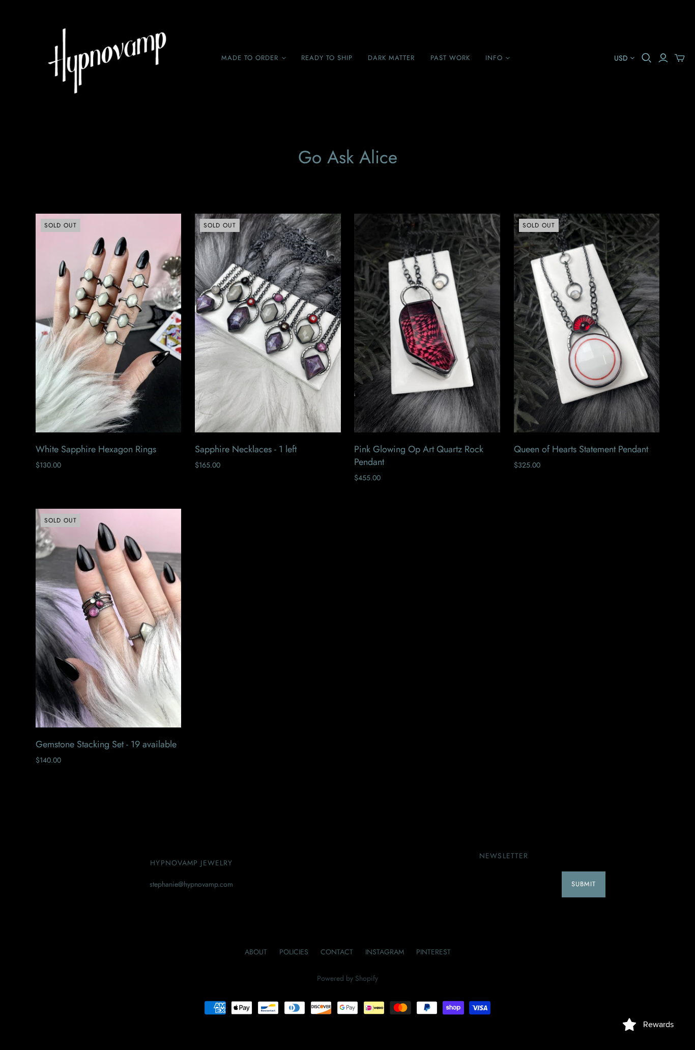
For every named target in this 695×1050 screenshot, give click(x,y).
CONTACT (337, 952)
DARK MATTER (391, 58)
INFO (494, 58)
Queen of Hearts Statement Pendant (581, 449)
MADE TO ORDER (250, 58)
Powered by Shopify (347, 978)
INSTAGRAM (384, 952)
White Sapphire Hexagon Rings (96, 449)
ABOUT (256, 952)
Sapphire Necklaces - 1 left (246, 449)
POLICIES (293, 952)
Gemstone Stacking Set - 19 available (106, 744)
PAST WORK (450, 58)
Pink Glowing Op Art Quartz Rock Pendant (418, 456)
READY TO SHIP (327, 58)
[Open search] (647, 58)
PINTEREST (433, 952)
